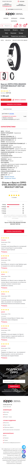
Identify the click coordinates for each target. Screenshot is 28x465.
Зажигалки (7, 30)
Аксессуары (5, 36)
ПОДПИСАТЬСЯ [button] (14, 386)
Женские (6, 176)
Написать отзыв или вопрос (14, 231)
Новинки (6, 438)
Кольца (21, 33)
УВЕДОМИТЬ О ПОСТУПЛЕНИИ (14, 104)
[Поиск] (2, 25)
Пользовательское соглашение (12, 429)
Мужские (11, 176)
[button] (7, 6)
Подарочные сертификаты (18, 36)
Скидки (6, 440)
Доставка (6, 412)
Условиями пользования (18, 391)
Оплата (6, 414)
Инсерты (15, 30)
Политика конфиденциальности (12, 442)
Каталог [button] (6, 18)
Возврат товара (8, 416)
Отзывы (22, 18)
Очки (6, 33)
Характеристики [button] (7, 109)
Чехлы (22, 30)
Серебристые (8, 178)
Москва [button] (11, 113)
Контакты (14, 21)
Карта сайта (7, 425)
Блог (5, 435)
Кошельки (13, 33)
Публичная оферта (8, 427)
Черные (14, 178)
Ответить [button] (4, 251)
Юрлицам (14, 18)
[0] (24, 25)
